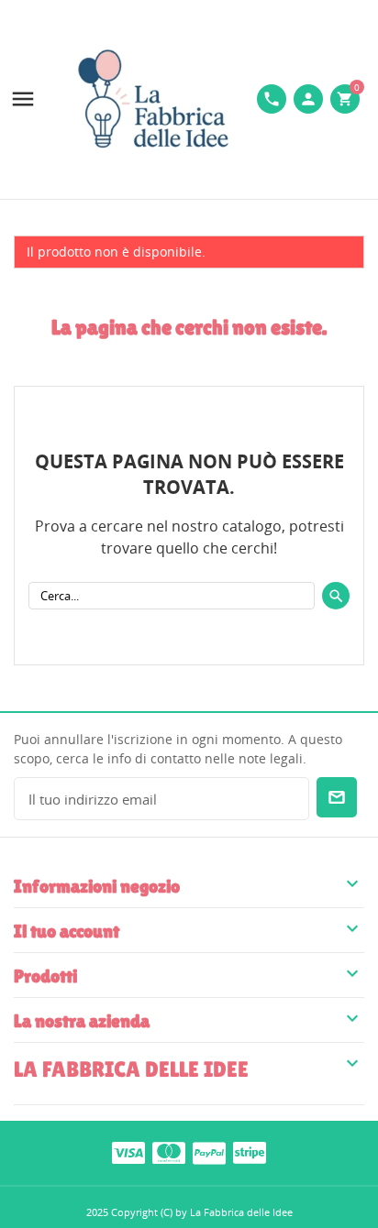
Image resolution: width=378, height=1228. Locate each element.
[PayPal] (209, 1152)
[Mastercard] (168, 1152)
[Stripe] (249, 1152)
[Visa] (128, 1152)
